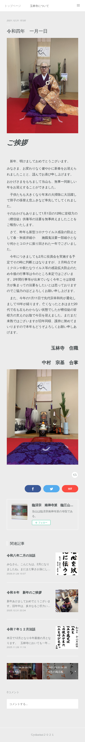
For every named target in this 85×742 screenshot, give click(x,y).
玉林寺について (39, 5)
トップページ (13, 5)
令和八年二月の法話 (21, 555)
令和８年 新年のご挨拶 (24, 592)
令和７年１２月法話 (21, 629)
